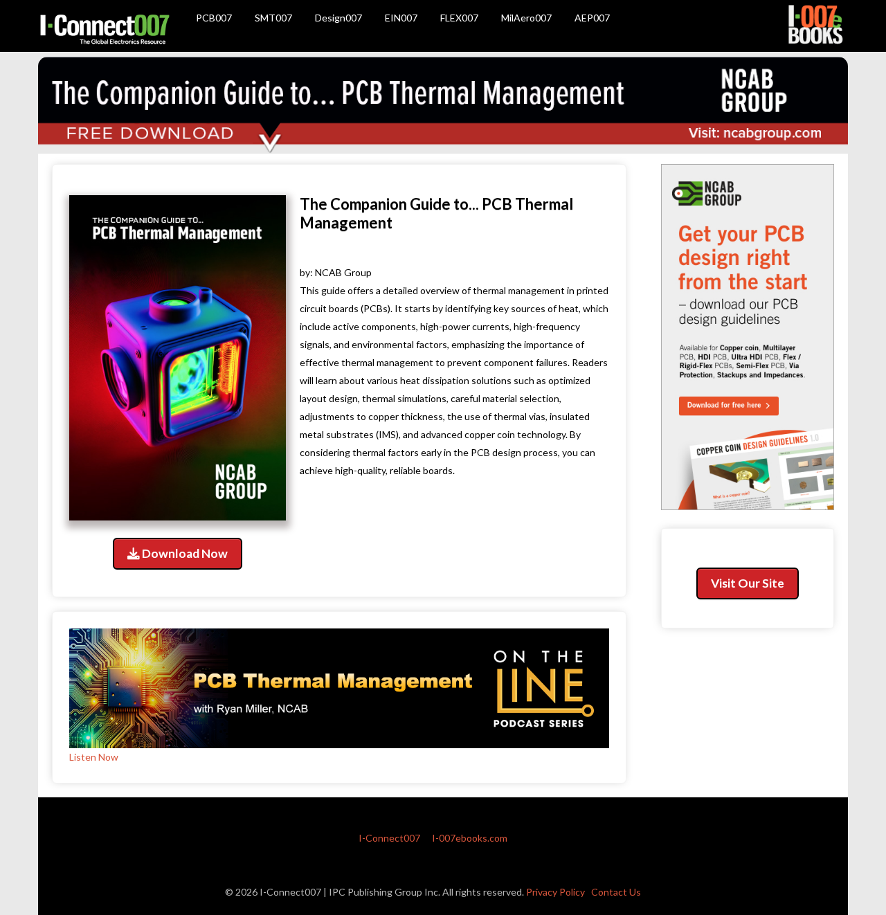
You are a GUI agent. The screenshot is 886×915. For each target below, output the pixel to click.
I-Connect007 (389, 838)
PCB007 (214, 18)
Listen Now (93, 757)
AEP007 (592, 18)
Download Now (184, 553)
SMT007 (273, 18)
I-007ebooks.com (469, 838)
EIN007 (401, 18)
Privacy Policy (555, 892)
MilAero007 (526, 18)
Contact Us (616, 892)
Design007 (338, 18)
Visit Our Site (747, 583)
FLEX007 (459, 18)
